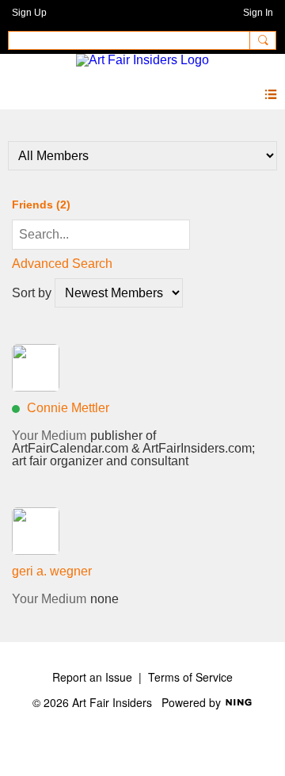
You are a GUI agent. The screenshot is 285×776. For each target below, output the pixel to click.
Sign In (258, 12)
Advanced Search (62, 264)
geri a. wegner (52, 571)
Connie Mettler (68, 408)
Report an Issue (92, 677)
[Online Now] (35, 368)
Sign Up (29, 12)
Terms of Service (190, 677)
